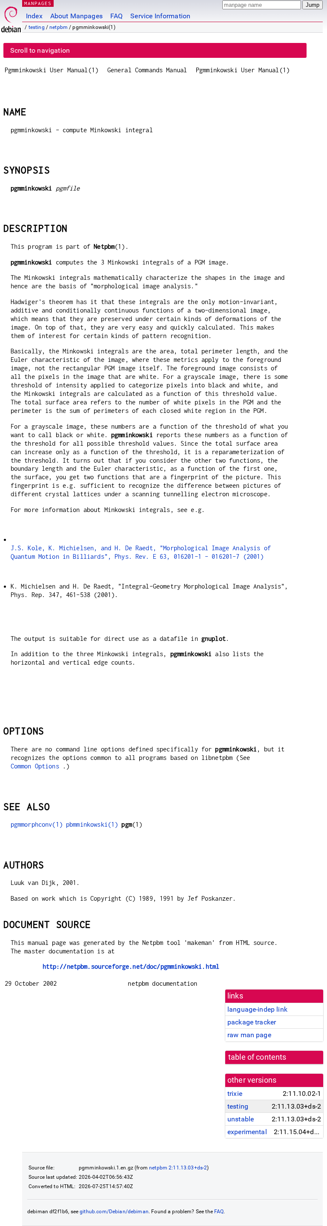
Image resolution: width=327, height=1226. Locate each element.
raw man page (249, 1035)
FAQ (116, 16)
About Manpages (76, 16)
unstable (240, 1119)
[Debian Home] (11, 17)
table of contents (257, 1057)
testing (37, 27)
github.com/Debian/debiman (114, 1212)
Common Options (35, 766)
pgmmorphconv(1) (37, 824)
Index (34, 16)
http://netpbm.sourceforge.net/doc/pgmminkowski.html (131, 966)
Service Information (160, 16)
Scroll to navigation (40, 50)
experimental (247, 1132)
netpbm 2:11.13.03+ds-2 (178, 1168)
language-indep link (257, 1009)
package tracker (251, 1022)
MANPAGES (38, 3)
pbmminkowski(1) (92, 824)
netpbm (58, 27)
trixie (234, 1093)
